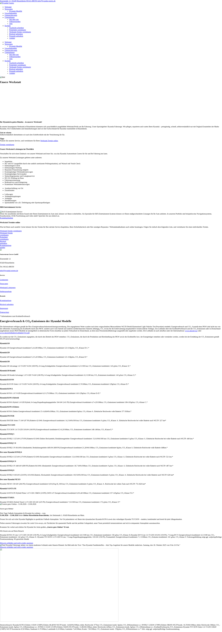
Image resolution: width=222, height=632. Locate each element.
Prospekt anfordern (16, 36)
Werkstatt (8, 7)
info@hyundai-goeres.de (46, 1)
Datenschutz (4, 312)
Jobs (10, 24)
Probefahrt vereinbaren (17, 30)
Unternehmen (10, 17)
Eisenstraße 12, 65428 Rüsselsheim (13, 1)
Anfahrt (12, 38)
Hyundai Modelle (15, 11)
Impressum (4, 308)
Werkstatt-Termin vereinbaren (20, 32)
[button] (111, 316)
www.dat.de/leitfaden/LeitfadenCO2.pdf (14, 333)
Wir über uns (14, 19)
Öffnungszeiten (14, 22)
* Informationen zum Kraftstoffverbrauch (15, 316)
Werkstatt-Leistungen (7, 288)
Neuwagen (9, 9)
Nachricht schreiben (16, 28)
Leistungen (4, 280)
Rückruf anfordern (16, 34)
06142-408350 (31, 1)
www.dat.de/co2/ (191, 331)
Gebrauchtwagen (11, 15)
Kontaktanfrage (5, 301)
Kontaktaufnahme (6, 218)
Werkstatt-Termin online (49, 141)
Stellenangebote (6, 292)
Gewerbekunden (11, 13)
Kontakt (8, 26)
